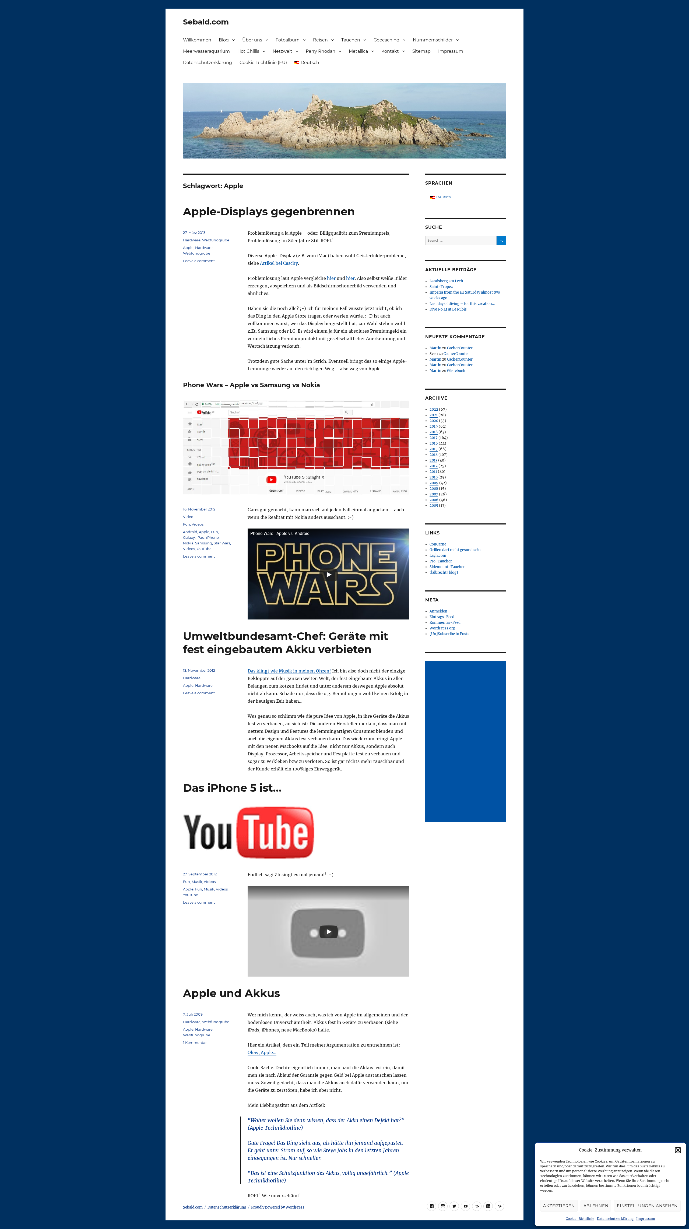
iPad (200, 537)
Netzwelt (282, 51)
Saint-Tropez (441, 286)
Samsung (203, 543)
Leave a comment (199, 261)
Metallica (358, 51)
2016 (434, 443)
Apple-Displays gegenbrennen (269, 211)
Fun (186, 524)
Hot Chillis (248, 51)
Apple (188, 247)
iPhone (212, 537)
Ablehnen (596, 1205)
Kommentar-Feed (445, 622)
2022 (434, 409)
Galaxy (189, 537)
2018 (434, 432)
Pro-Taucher (441, 561)
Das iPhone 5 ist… (232, 787)
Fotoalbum (288, 40)
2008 (434, 488)
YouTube (204, 549)
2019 (434, 426)
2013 (433, 460)
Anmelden (438, 611)
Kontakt (390, 51)
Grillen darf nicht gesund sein (455, 550)
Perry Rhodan (320, 51)
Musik (197, 881)
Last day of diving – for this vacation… (462, 303)
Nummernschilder (433, 40)
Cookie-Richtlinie (580, 1219)
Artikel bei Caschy (279, 263)
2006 (434, 500)
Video (188, 517)
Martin (435, 348)
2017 (434, 437)
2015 (434, 449)
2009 (434, 483)
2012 (434, 466)
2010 (434, 477)
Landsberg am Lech (446, 281)
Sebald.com (206, 21)
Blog (224, 40)
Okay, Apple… (262, 1052)
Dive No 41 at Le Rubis (448, 309)
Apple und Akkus (231, 993)
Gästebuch (456, 370)
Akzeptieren (559, 1205)
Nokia (188, 543)
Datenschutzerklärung (615, 1219)
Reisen (320, 40)
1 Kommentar (195, 1042)
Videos (197, 524)
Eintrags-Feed (442, 617)
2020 (434, 420)
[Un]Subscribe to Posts (449, 634)
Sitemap (421, 51)
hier (331, 278)
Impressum (645, 1219)
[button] (678, 1150)
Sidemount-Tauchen (448, 567)
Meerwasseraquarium (206, 51)
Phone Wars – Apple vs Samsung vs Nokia (251, 385)
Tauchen (350, 40)
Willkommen (197, 40)
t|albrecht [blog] (444, 572)
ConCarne (438, 544)
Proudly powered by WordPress (277, 1207)
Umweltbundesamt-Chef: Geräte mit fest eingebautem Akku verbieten (285, 642)
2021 (434, 415)
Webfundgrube (215, 240)
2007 (434, 494)
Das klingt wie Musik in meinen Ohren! (289, 671)
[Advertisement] (466, 742)
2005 (434, 505)
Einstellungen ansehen (647, 1205)
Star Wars (222, 543)
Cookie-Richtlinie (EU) (263, 62)
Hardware (192, 240)
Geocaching (386, 40)
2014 (434, 454)
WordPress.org (442, 628)
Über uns (252, 40)
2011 (433, 471)
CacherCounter (460, 348)
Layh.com (438, 555)
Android (190, 532)
